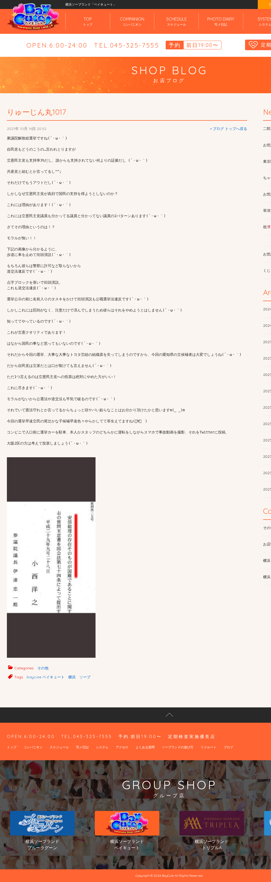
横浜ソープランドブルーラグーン (42, 844)
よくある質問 (145, 747)
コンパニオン (33, 747)
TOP (87, 21)
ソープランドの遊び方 (177, 747)
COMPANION (132, 21)
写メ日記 (82, 747)
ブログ (228, 747)
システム (102, 747)
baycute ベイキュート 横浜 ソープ (59, 677)
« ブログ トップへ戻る (228, 128)
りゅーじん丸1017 (36, 111)
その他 (42, 668)
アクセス (122, 747)
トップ (11, 747)
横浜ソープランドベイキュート (127, 844)
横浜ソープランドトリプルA (212, 844)
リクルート (208, 747)
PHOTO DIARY (220, 21)
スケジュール (59, 747)
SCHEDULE (176, 21)
